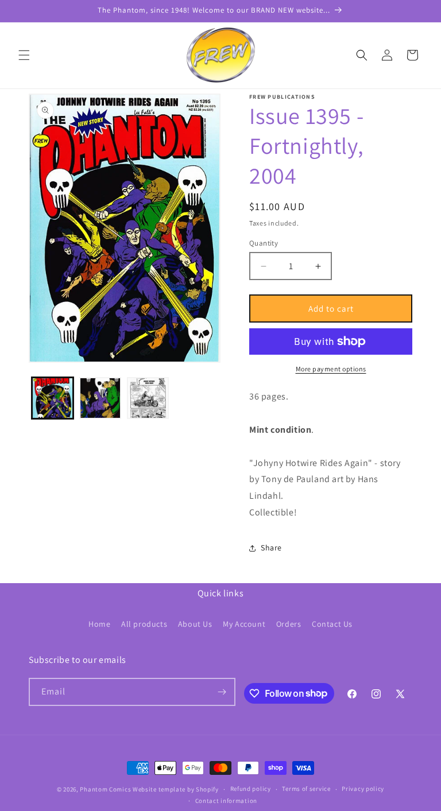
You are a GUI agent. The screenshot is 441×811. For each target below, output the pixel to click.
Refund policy (250, 789)
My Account (244, 624)
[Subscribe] (221, 692)
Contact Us (332, 624)
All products (144, 624)
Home (99, 624)
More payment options (331, 368)
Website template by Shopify (176, 789)
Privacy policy (363, 789)
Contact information (226, 801)
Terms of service (306, 789)
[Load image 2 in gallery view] (100, 398)
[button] (24, 55)
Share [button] (271, 547)
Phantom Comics (105, 789)
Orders (288, 624)
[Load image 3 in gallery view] (148, 398)
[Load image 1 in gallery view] (53, 398)
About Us (195, 624)
